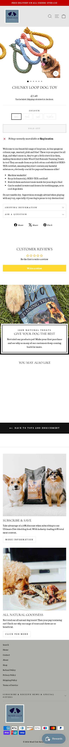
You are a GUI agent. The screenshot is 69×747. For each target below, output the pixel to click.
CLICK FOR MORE (16, 634)
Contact (6, 654)
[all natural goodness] (34, 579)
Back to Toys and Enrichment (37, 428)
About (5, 659)
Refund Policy (9, 669)
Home (5, 649)
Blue (16, 116)
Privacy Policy (9, 674)
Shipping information (21, 207)
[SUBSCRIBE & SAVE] (34, 485)
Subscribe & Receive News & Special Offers (28, 695)
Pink (27, 116)
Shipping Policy (10, 680)
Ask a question (16, 214)
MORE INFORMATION (19, 539)
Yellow (50, 116)
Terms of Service (10, 685)
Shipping (30, 99)
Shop (5, 664)
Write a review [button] (34, 268)
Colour (34, 110)
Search (6, 644)
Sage (38, 116)
